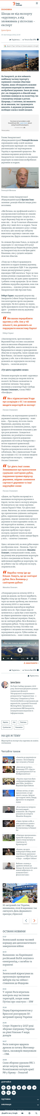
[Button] (14, 39)
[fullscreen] (36, 658)
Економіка (6, 10)
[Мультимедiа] (22, 1113)
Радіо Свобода (13, 646)
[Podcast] (8, 1093)
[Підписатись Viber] (29, 1087)
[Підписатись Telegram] (34, 1087)
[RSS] (3, 1093)
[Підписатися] (14, 1093)
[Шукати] (36, 1113)
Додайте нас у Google (10, 1113)
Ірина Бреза (6, 30)
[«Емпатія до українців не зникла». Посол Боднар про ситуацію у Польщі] (9, 759)
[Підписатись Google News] (8, 1087)
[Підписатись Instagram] (24, 1087)
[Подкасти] (29, 1113)
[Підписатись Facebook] (3, 1087)
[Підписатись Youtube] (19, 1087)
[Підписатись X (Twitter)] (14, 1087)
